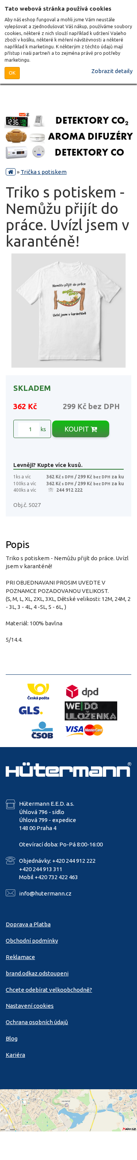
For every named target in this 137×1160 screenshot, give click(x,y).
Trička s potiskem (44, 172)
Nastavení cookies (30, 1005)
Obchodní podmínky (32, 940)
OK (12, 72)
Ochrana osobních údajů (37, 1022)
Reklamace (20, 957)
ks (42, 429)
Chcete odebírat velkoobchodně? (49, 989)
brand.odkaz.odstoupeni (37, 973)
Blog (12, 1038)
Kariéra (15, 1055)
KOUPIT (77, 429)
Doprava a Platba (28, 924)
